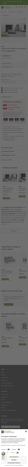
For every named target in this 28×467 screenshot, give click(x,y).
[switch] (3, 458)
